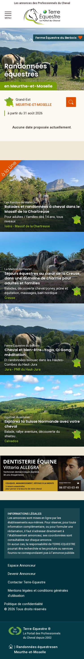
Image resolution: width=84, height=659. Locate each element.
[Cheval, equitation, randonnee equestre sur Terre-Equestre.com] (42, 17)
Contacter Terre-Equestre (26, 582)
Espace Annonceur (22, 565)
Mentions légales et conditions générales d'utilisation (38, 593)
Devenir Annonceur (22, 574)
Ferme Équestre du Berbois (55, 38)
